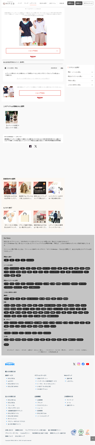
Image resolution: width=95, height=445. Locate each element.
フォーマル (53, 326)
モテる (80, 312)
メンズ (20, 3)
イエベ (69, 312)
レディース (33, 3)
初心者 (24, 339)
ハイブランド (7, 316)
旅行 (60, 268)
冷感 (12, 298)
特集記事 (62, 3)
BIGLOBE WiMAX (13, 386)
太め (32, 309)
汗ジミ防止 (59, 298)
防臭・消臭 (42, 298)
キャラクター (80, 339)
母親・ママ (36, 339)
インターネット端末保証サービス (47, 381)
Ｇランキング (10, 350)
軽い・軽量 (49, 309)
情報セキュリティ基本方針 (58, 433)
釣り (86, 271)
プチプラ (25, 316)
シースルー (20, 322)
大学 (71, 268)
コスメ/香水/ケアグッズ (34, 287)
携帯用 (66, 309)
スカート (23, 283)
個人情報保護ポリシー (54, 430)
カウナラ (71, 350)
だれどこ (17, 350)
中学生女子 (18, 339)
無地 (6, 326)
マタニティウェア (18, 287)
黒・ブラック (15, 333)
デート (33, 268)
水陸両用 (48, 298)
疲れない (30, 305)
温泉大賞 (69, 378)
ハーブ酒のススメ (42, 352)
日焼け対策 (13, 309)
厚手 (78, 309)
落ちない (59, 305)
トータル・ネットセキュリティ (46, 384)
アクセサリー (74, 283)
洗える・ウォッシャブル (32, 298)
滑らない (13, 305)
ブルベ (75, 312)
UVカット (6, 298)
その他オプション (42, 389)
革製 (88, 322)
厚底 (64, 312)
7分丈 (29, 312)
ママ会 (6, 271)
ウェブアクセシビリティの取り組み (35, 430)
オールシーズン (30, 260)
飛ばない (24, 305)
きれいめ (35, 326)
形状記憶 (66, 298)
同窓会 (39, 268)
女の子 (53, 339)
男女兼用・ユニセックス (52, 316)
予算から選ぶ (72, 80)
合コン (28, 268)
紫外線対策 (6, 309)
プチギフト (30, 339)
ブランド (39, 403)
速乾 (23, 298)
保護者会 (88, 268)
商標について (9, 436)
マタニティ (12, 271)
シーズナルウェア (8, 287)
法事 (18, 275)
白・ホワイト (7, 333)
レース (71, 322)
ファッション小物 (66, 283)
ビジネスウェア (30, 283)
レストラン (53, 268)
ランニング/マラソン (54, 271)
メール (69, 403)
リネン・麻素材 (38, 322)
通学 (30, 271)
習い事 (24, 271)
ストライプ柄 (59, 322)
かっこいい (46, 326)
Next (61, 189)
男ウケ (86, 312)
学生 (65, 339)
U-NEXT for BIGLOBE (44, 386)
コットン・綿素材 (29, 322)
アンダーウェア (38, 283)
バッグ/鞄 (52, 283)
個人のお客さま (10, 371)
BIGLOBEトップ (20, 436)
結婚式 (12, 275)
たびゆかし (84, 350)
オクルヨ (24, 350)
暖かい (35, 305)
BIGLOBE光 (11, 378)
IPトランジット (12, 419)
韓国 (41, 312)
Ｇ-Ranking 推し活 (53, 352)
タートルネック (13, 322)
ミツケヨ (77, 350)
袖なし (24, 312)
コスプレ (6, 344)
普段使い (41, 326)
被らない (64, 305)
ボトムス (17, 283)
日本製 (35, 312)
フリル (76, 322)
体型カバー (46, 312)
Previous (4, 189)
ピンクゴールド (47, 333)
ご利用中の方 (68, 396)
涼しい (40, 305)
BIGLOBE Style (41, 413)
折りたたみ (72, 309)
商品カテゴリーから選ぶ (75, 76)
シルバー (34, 333)
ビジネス (6, 268)
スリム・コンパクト (58, 309)
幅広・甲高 (18, 312)
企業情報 (38, 396)
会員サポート (71, 405)
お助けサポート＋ (42, 378)
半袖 (6, 312)
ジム (46, 271)
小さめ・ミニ (26, 309)
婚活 (77, 268)
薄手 (84, 309)
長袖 (12, 312)
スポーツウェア (82, 283)
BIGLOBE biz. (12, 400)
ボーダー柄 (45, 322)
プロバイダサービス (14, 408)
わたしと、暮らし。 (39, 350)
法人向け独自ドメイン (14, 424)
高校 (65, 268)
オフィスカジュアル (14, 268)
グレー (21, 333)
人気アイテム (52, 3)
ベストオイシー (50, 350)
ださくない (83, 305)
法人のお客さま (10, 396)
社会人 (59, 339)
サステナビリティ (42, 405)
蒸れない (18, 305)
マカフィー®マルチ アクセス (16, 421)
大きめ (19, 309)
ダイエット (6, 275)
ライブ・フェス (46, 268)
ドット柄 (66, 322)
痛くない (78, 305)
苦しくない (6, 305)
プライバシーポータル (11, 433)
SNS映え (44, 316)
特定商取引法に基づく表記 (40, 433)
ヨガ (63, 271)
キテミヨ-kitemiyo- (8, 136)
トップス (6, 283)
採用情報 (39, 411)
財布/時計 (58, 283)
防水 (18, 298)
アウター (12, 283)
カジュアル (23, 326)
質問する (70, 3)
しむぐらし (70, 381)
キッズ (26, 3)
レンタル (58, 312)
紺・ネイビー (28, 333)
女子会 (82, 268)
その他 (25, 287)
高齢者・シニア (71, 339)
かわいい (12, 326)
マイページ (89, 3)
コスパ (30, 316)
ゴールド (40, 333)
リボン (82, 322)
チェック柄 (52, 322)
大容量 (43, 309)
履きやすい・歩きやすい (49, 305)
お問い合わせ (9, 430)
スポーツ (41, 271)
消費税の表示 (19, 430)
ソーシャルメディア (43, 416)
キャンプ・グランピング (77, 271)
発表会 (18, 271)
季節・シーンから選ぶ (74, 72)
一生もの (14, 316)
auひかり (10, 381)
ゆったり (38, 309)
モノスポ (57, 350)
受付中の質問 (43, 3)
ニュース (39, 408)
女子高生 (12, 339)
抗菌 (54, 298)
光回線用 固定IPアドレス (15, 411)
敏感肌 (52, 312)
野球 (68, 271)
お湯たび (30, 350)
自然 (30, 326)
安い (19, 316)
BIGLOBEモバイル (13, 384)
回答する (78, 3)
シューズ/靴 (46, 283)
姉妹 (48, 339)
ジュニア (6, 339)
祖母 (43, 339)
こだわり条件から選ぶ (74, 85)
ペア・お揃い (37, 316)
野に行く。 (64, 350)
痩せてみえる (71, 305)
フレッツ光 (11, 405)
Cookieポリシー (25, 433)
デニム (6, 322)
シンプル (17, 326)
